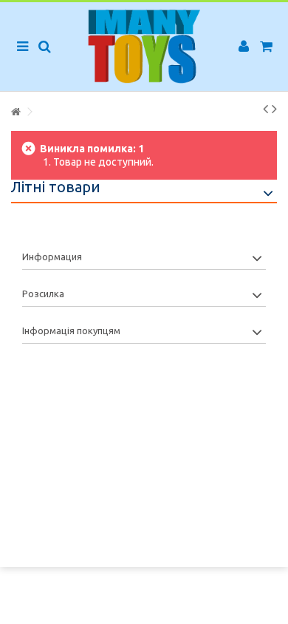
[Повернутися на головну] (15, 112)
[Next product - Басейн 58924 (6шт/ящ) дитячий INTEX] (274, 109)
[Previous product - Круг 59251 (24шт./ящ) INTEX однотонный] (265, 109)
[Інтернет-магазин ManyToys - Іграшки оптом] (144, 47)
